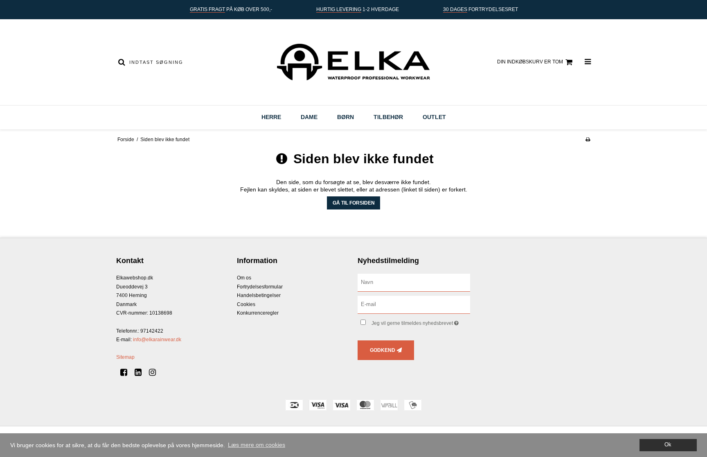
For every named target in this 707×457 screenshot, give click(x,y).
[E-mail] (414, 304)
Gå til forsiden (354, 203)
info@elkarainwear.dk (157, 339)
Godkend (382, 350)
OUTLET (434, 117)
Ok (667, 445)
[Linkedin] (141, 372)
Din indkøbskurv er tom (530, 62)
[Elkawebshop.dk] (353, 62)
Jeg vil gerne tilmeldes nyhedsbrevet (421, 321)
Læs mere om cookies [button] (256, 444)
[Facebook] (126, 372)
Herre (271, 117)
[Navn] (414, 282)
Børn (345, 117)
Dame (309, 117)
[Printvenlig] (588, 139)
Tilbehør (388, 117)
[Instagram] (155, 372)
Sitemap (125, 357)
